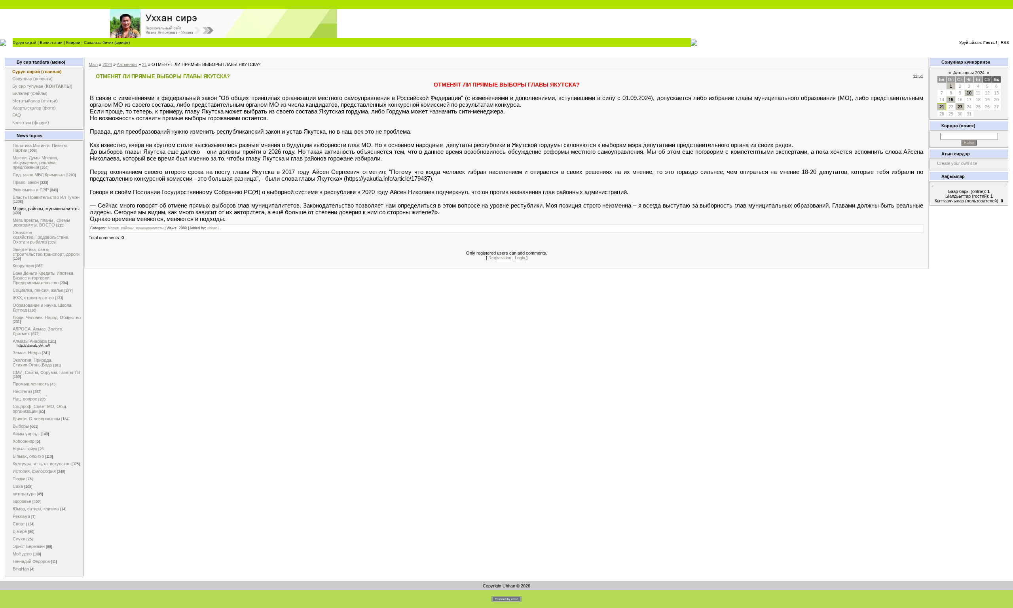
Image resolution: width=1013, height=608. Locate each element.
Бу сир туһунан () (42, 86)
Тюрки (19, 478)
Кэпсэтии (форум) (30, 122)
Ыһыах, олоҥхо (28, 456)
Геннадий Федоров (31, 561)
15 (951, 99)
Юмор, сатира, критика (36, 508)
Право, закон (26, 182)
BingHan (21, 568)
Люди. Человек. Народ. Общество (47, 317)
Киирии (73, 42)
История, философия (34, 471)
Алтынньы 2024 (969, 72)
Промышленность (31, 383)
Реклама (21, 516)
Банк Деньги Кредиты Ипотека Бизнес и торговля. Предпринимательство (43, 278)
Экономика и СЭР (31, 189)
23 (960, 106)
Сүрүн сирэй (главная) (37, 71)
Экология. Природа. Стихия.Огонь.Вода (32, 362)
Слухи (19, 538)
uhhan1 (213, 228)
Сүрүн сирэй (24, 42)
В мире (20, 531)
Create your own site (957, 163)
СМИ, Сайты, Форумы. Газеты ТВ (46, 372)
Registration (499, 257)
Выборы (21, 426)
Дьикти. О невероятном (36, 418)
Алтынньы (127, 64)
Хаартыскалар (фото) (34, 108)
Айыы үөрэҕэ (26, 433)
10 (969, 93)
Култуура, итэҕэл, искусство (41, 463)
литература (24, 493)
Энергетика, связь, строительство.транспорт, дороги (46, 252)
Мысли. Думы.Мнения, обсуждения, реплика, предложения (35, 162)
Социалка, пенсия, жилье (38, 290)
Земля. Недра (27, 352)
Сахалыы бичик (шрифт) (107, 42)
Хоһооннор (23, 441)
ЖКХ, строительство (33, 297)
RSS (1005, 42)
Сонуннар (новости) (32, 78)
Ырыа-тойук (25, 448)
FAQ (16, 115)
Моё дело (22, 553)
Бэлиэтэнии (51, 42)
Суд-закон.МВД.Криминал (38, 174)
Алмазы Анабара (30, 341)
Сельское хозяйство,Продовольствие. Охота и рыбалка (41, 237)
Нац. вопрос (25, 399)
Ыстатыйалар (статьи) (35, 100)
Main (93, 64)
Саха (18, 486)
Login (520, 257)
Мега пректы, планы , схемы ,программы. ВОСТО (41, 222)
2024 (107, 64)
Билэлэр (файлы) (29, 93)
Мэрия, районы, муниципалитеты (46, 208)
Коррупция (23, 265)
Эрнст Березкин (29, 546)
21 (144, 64)
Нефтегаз (22, 391)
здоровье (22, 501)
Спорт (19, 523)
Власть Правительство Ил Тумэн (46, 197)
